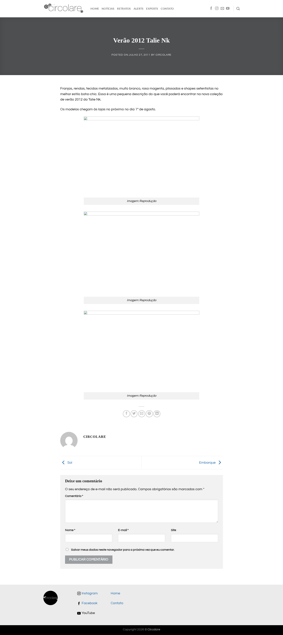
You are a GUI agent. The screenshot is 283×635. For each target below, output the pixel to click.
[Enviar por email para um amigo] (141, 413)
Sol (69, 462)
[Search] (238, 9)
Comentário (74, 496)
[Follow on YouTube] (227, 9)
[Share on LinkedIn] (156, 413)
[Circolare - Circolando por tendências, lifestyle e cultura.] (64, 9)
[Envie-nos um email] (222, 9)
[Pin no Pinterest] (149, 413)
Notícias (108, 8)
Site (173, 530)
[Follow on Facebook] (211, 9)
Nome (70, 530)
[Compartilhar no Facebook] (126, 413)
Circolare (164, 54)
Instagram (89, 593)
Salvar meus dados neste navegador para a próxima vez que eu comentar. (122, 549)
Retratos (124, 8)
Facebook (89, 603)
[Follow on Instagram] (217, 9)
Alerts (139, 8)
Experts (152, 8)
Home (94, 8)
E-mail (123, 530)
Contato (167, 8)
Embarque (207, 462)
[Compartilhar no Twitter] (134, 413)
